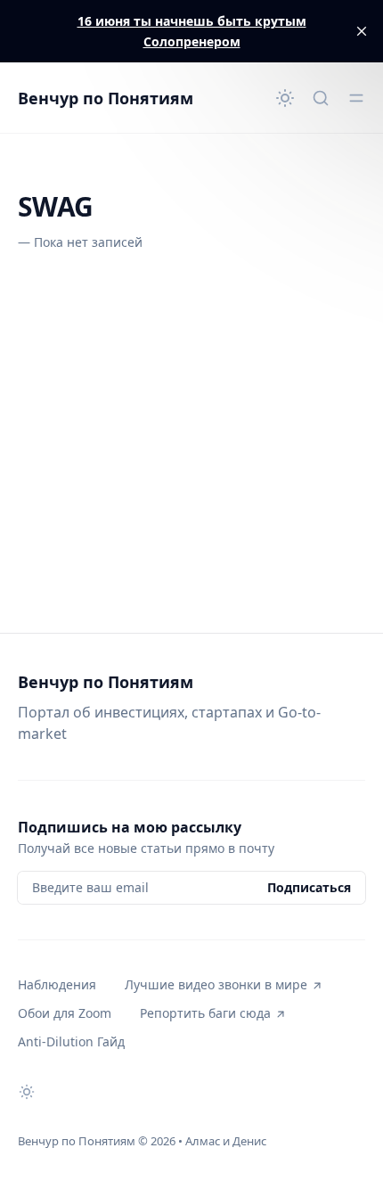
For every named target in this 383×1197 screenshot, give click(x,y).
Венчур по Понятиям (105, 98)
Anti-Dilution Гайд (71, 1041)
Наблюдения (57, 984)
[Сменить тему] (285, 98)
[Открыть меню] (356, 98)
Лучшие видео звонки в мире (216, 984)
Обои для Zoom (64, 1012)
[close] (361, 31)
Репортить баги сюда (205, 1012)
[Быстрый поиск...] (320, 98)
